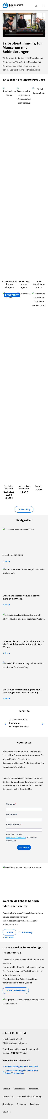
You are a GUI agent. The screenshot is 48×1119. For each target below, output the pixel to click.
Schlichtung (8, 1104)
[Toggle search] (36, 6)
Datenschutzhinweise (16, 838)
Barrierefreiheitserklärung (29, 1096)
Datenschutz (8, 1096)
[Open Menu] (43, 6)
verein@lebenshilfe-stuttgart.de (24, 1049)
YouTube (7, 1112)
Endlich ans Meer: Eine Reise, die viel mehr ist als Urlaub (21, 597)
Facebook (34, 1104)
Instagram (21, 1104)
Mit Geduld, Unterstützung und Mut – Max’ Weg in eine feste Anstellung (22, 691)
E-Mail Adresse (13, 825)
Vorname (10, 804)
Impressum (34, 1089)
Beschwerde (19, 1089)
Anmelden (24, 847)
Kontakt (6, 1089)
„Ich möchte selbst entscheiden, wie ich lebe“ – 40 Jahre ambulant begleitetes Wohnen (23, 644)
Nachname (11, 814)
